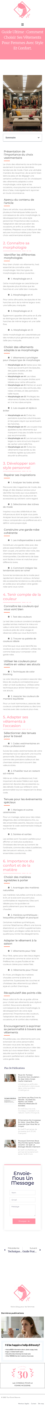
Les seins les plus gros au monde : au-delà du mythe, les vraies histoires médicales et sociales (29, 1102)
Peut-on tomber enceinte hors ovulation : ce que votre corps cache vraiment (29, 1078)
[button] (22, 24)
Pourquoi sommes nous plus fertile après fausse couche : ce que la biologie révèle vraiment (29, 1144)
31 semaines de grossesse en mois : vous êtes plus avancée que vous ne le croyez (29, 1123)
